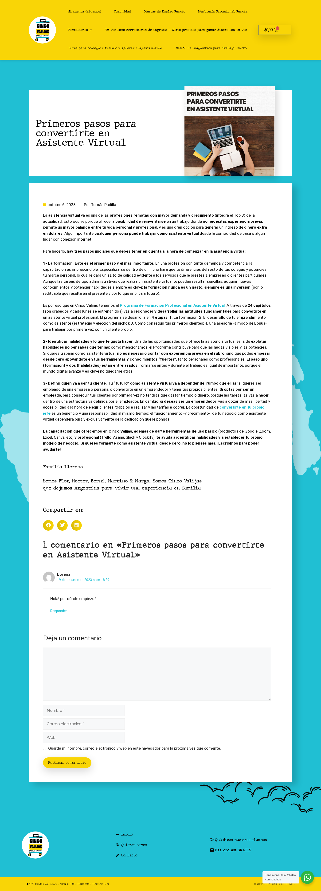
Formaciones (78, 30)
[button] (48, 525)
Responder (58, 611)
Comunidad (122, 11)
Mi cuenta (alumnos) (84, 11)
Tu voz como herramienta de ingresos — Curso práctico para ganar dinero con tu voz (176, 30)
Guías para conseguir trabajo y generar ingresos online (115, 48)
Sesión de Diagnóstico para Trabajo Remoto (211, 48)
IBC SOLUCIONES (283, 884)
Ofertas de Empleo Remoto (164, 11)
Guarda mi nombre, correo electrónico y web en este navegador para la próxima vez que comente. (134, 748)
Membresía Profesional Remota (222, 11)
